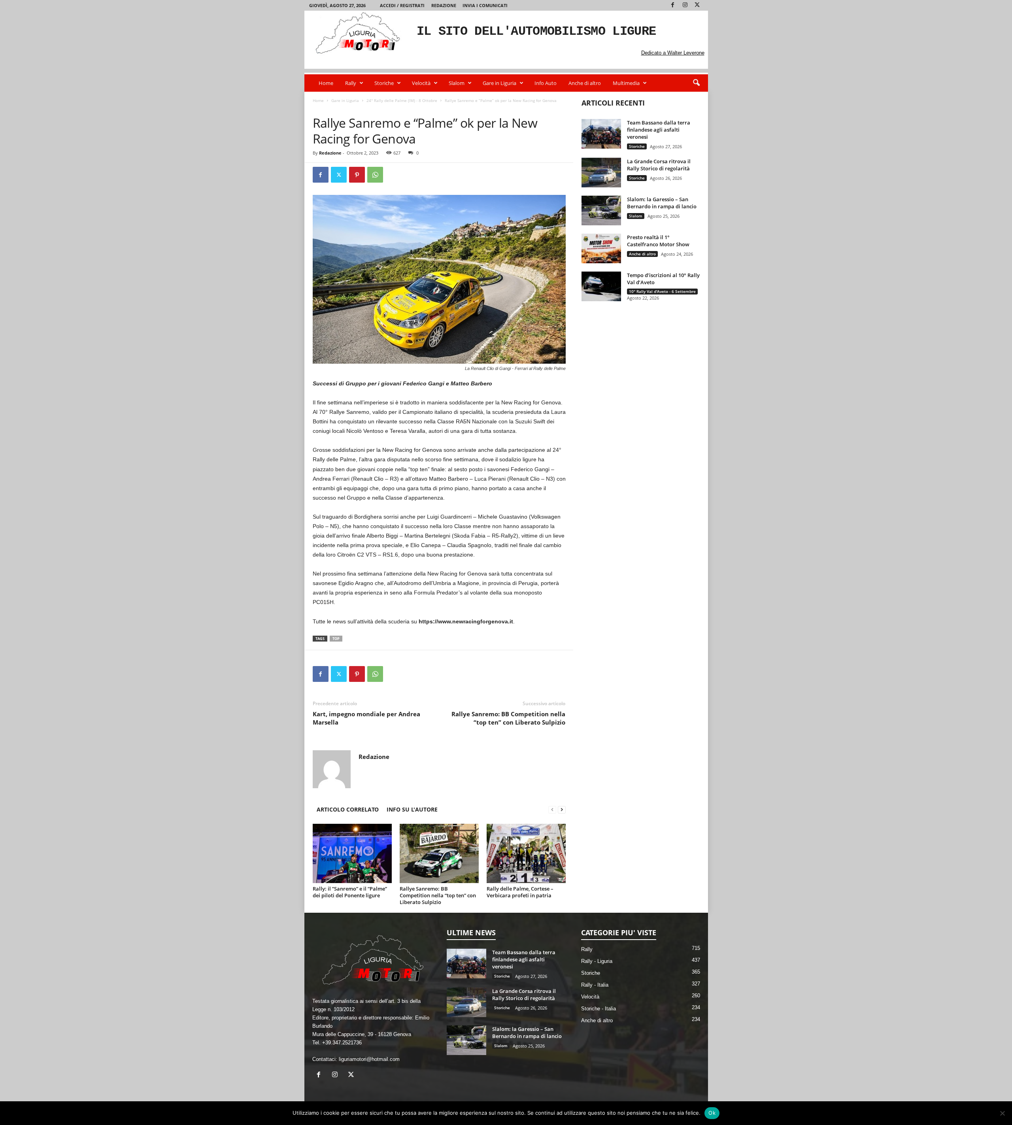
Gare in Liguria (499, 83)
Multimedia (626, 83)
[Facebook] (673, 5)
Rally (350, 83)
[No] (1002, 1113)
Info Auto (545, 83)
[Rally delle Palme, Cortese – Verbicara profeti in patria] (526, 853)
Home (326, 83)
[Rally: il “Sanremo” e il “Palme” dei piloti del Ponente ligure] (352, 853)
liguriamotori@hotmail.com (369, 1059)
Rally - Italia (594, 985)
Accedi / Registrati (402, 5)
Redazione (443, 5)
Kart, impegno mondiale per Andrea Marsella (366, 718)
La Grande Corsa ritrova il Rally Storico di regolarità (659, 165)
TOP (336, 638)
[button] (696, 83)
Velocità (421, 83)
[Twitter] (697, 5)
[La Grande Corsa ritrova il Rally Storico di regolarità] (601, 172)
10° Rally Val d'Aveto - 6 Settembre (662, 291)
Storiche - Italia (598, 1009)
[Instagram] (685, 5)
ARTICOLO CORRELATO (348, 809)
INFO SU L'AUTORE (412, 809)
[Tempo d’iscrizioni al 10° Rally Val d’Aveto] (601, 286)
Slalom (456, 83)
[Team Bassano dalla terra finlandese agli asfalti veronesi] (601, 134)
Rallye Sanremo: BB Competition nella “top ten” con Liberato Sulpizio (508, 718)
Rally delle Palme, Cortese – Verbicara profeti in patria (520, 892)
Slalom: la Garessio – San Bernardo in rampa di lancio (662, 203)
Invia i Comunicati (485, 5)
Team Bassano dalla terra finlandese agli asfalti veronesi (658, 129)
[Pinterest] (357, 175)
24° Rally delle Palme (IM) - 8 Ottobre (401, 100)
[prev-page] (552, 809)
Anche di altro (584, 83)
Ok (712, 1113)
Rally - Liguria (596, 961)
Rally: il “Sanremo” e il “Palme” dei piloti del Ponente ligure (350, 892)
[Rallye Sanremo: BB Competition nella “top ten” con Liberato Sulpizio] (439, 853)
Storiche (384, 83)
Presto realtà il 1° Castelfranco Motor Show (658, 241)
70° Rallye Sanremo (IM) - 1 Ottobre (464, 108)
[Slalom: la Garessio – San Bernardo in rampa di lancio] (601, 210)
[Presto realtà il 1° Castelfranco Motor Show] (601, 248)
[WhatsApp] (375, 175)
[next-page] (562, 809)
